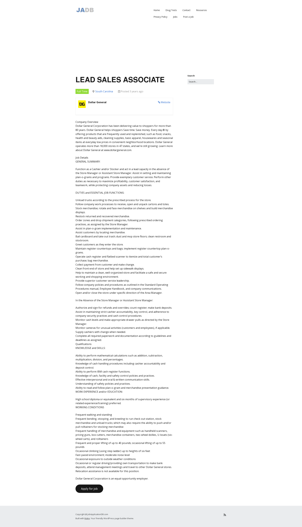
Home (157, 10)
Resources (201, 10)
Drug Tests (171, 10)
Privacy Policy (160, 16)
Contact (186, 10)
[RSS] (224, 515)
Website (165, 102)
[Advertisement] (151, 50)
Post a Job (188, 16)
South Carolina (104, 91)
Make (87, 518)
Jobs (175, 16)
